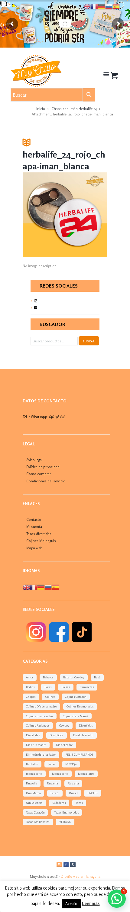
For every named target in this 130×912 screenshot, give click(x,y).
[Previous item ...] (44, 215)
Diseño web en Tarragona (80, 876)
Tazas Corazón (35, 812)
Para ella (31, 783)
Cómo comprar (38, 473)
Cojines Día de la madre (41, 706)
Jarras (52, 764)
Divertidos (56, 735)
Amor (29, 677)
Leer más (91, 903)
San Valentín (34, 802)
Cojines (50, 696)
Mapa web (34, 548)
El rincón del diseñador (41, 754)
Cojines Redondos (38, 725)
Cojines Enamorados (80, 706)
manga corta (34, 773)
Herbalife (32, 764)
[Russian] (48, 586)
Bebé (97, 677)
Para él (54, 793)
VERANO (65, 822)
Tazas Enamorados (66, 812)
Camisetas (87, 687)
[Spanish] (55, 586)
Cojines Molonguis (41, 540)
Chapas (31, 696)
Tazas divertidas (38, 533)
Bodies (30, 687)
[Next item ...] (86, 215)
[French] (33, 586)
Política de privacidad (43, 466)
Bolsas (65, 687)
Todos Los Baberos (38, 822)
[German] (40, 586)
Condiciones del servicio (45, 481)
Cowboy (64, 725)
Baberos (48, 677)
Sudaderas (59, 802)
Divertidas (86, 725)
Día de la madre (83, 735)
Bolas (48, 687)
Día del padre (64, 745)
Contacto (33, 519)
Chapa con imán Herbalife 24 (74, 108)
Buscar (89, 341)
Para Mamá (33, 793)
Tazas (79, 802)
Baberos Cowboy (73, 677)
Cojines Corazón (75, 696)
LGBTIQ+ (71, 764)
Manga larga (86, 773)
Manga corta (60, 773)
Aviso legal (34, 460)
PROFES (92, 793)
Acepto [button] (71, 903)
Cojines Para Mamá (75, 716)
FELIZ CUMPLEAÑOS (79, 754)
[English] (26, 586)
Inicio (40, 108)
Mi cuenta (34, 526)
